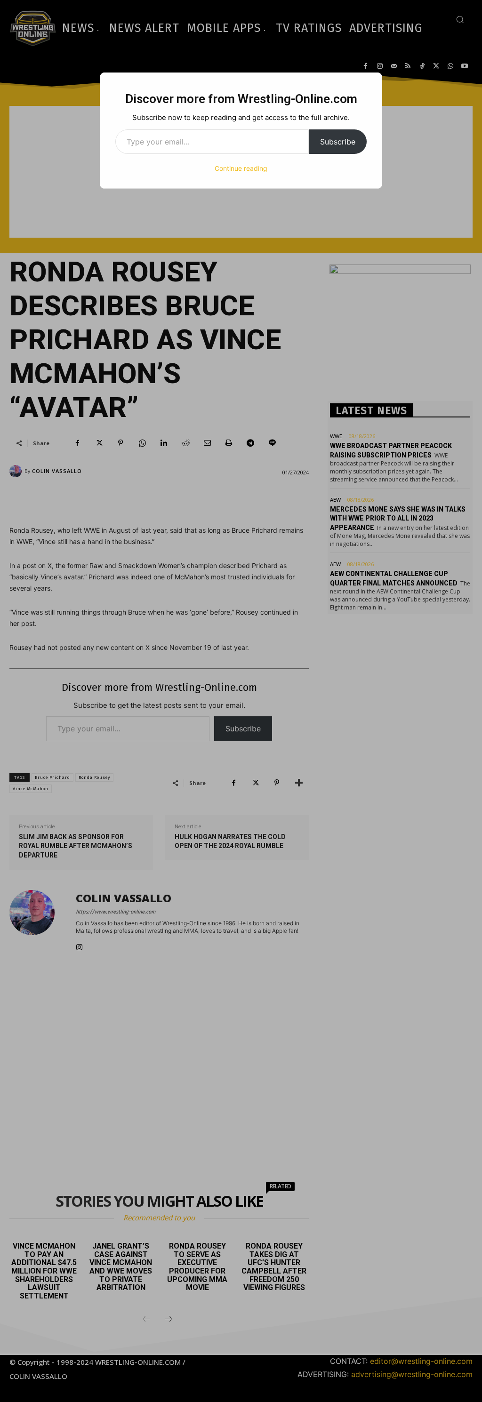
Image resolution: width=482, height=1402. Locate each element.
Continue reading (241, 168)
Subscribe (337, 141)
